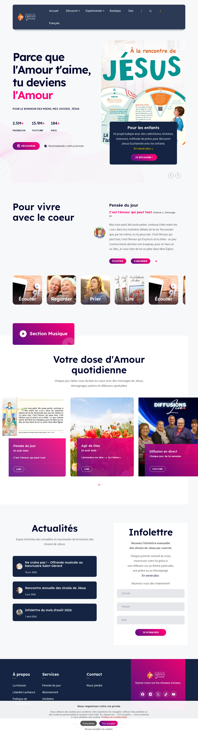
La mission (19, 685)
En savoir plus (150, 575)
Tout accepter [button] (108, 723)
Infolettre (48, 698)
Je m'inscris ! (144, 152)
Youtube (157, 469)
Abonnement (50, 692)
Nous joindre (94, 685)
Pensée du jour (51, 685)
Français (54, 23)
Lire (18, 469)
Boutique (115, 10)
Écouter (117, 261)
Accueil (53, 10)
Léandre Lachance (24, 692)
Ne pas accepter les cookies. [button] (99, 729)
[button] (151, 11)
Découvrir (28, 146)
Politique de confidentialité (114, 717)
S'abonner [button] (140, 261)
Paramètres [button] (88, 723)
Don (131, 10)
